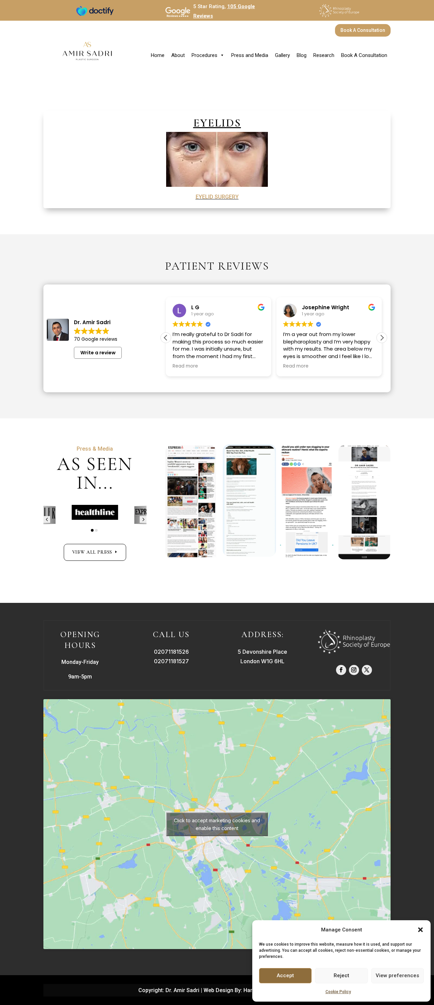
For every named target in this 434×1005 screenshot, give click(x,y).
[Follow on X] (367, 670)
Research (323, 55)
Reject (341, 975)
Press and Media (249, 55)
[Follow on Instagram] (354, 670)
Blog (302, 55)
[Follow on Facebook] (341, 670)
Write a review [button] (98, 352)
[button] (420, 929)
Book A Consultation (362, 30)
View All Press (92, 552)
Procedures (204, 55)
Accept (285, 975)
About (178, 55)
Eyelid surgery (217, 197)
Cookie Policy (338, 991)
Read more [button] (185, 366)
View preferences (397, 975)
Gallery (282, 55)
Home (157, 55)
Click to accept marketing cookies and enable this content (217, 824)
